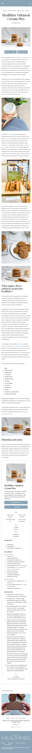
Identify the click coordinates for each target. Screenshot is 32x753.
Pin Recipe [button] (17, 507)
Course (9, 10)
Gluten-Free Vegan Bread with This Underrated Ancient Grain (16, 721)
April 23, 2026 (16, 724)
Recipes (27, 10)
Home (3, 743)
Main (20, 718)
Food (23, 10)
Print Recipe (22, 52)
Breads (8, 718)
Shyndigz (10, 134)
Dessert (14, 10)
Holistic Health (21, 743)
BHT (19, 352)
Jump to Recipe (11, 52)
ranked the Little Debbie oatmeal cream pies (13, 346)
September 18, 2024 (16, 22)
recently (8, 138)
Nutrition (8, 744)
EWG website (20, 344)
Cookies (5, 10)
